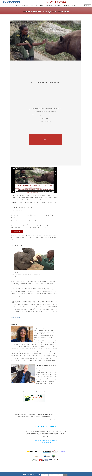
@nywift (48, 428)
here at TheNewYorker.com (22, 385)
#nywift (43, 428)
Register (15, 231)
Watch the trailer (15, 317)
